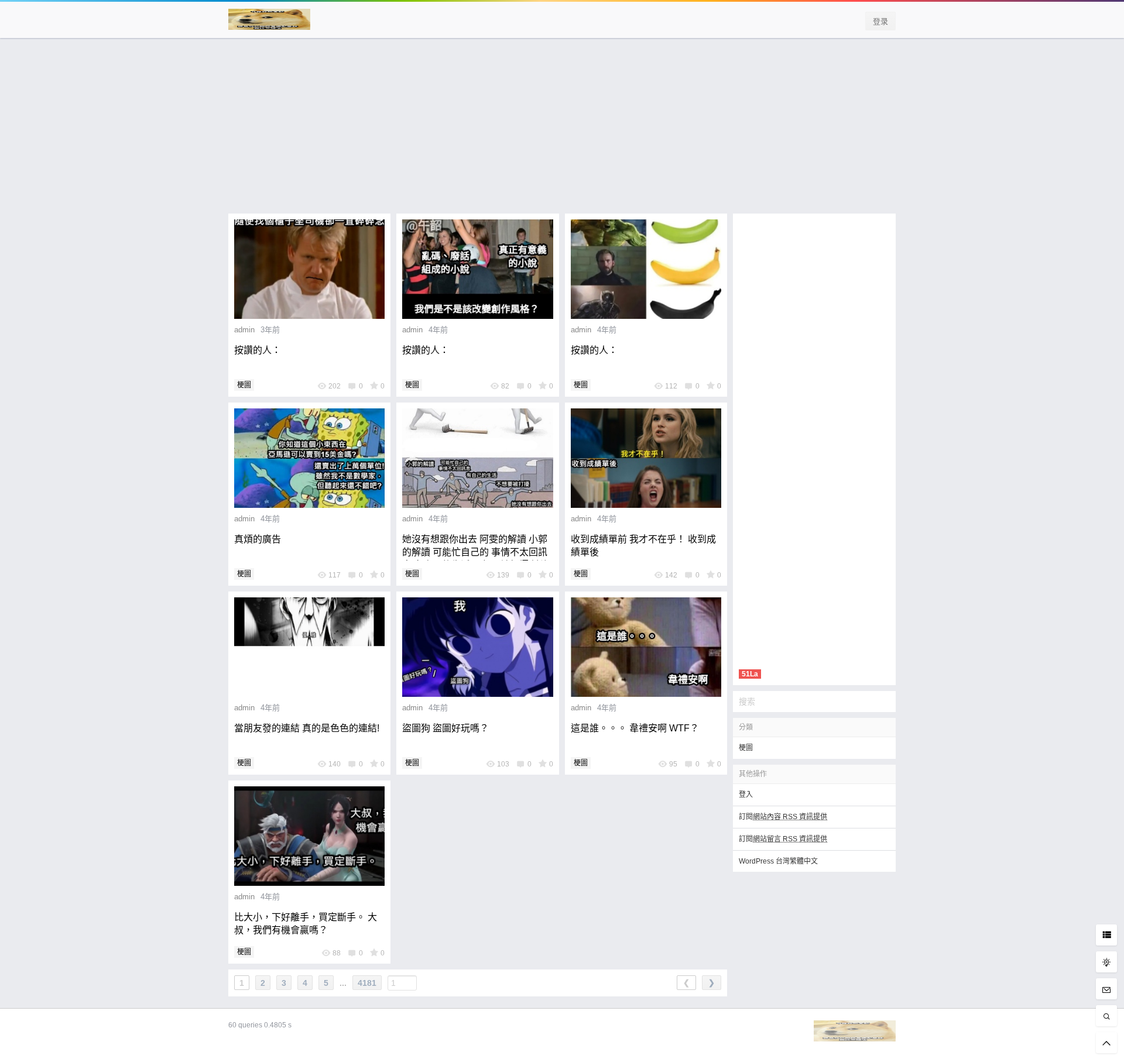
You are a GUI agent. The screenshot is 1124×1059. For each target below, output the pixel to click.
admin (244, 329)
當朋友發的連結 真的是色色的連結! (306, 728)
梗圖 (244, 385)
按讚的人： (257, 350)
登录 (880, 21)
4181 (367, 983)
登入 (746, 794)
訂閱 (783, 817)
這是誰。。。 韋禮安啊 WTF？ (635, 728)
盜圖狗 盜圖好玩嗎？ (445, 728)
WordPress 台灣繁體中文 (778, 861)
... (343, 983)
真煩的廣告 (257, 539)
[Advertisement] (562, 132)
